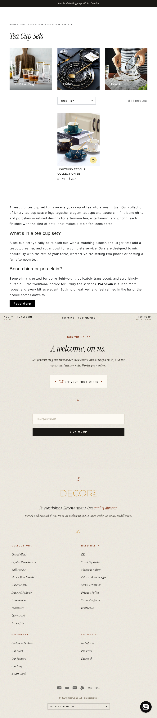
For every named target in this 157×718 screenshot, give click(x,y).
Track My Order (91, 562)
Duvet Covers (19, 585)
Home (13, 24)
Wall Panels (18, 570)
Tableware (17, 608)
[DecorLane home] (78, 493)
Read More (22, 303)
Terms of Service (91, 585)
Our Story (17, 651)
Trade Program (90, 600)
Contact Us (87, 608)
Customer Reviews (22, 643)
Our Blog (16, 666)
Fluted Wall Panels (22, 577)
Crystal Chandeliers (23, 562)
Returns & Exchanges (93, 577)
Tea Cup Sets (38, 24)
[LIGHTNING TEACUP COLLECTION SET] (78, 139)
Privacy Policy (90, 593)
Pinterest (86, 651)
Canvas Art (18, 615)
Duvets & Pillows (21, 593)
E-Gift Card (18, 674)
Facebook (86, 659)
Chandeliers (19, 554)
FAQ (83, 554)
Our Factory (18, 659)
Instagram (87, 643)
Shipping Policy (91, 570)
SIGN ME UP (78, 431)
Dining (23, 24)
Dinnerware (18, 600)
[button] (146, 707)
